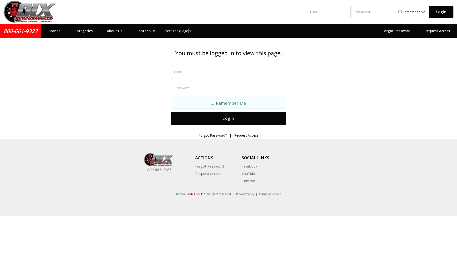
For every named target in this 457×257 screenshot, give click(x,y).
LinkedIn (248, 180)
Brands (54, 31)
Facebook (249, 166)
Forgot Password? (213, 135)
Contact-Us (145, 31)
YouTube (249, 173)
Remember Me (414, 12)
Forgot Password (396, 31)
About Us (114, 31)
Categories (84, 31)
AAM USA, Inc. (196, 194)
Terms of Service (270, 194)
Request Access (437, 31)
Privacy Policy (245, 194)
